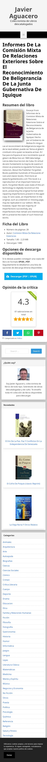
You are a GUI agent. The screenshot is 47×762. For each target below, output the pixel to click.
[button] (23, 35)
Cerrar (9, 755)
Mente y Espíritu (10, 679)
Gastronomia (9, 631)
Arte (5, 551)
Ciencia (6, 565)
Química (7, 716)
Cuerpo (6, 589)
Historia (6, 636)
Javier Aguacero (23, 12)
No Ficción (8, 693)
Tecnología (8, 735)
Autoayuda (8, 556)
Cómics (6, 575)
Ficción (6, 617)
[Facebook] (7, 332)
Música (6, 683)
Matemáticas (9, 669)
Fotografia (8, 627)
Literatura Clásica (11, 664)
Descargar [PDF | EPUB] (24, 276)
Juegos (6, 650)
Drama (6, 598)
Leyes (5, 660)
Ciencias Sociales (11, 570)
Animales (7, 542)
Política (19, 338)
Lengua (6, 655)
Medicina (7, 674)
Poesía (6, 702)
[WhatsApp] (28, 332)
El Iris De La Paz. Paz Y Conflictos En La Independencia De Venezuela (23, 443)
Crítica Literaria (10, 584)
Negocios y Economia (13, 688)
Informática (8, 646)
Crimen (6, 579)
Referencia (8, 721)
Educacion (8, 603)
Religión (6, 726)
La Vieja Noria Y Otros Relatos (24, 524)
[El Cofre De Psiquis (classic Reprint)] (24, 467)
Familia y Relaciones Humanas (17, 613)
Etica (5, 608)
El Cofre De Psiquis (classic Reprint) (23, 483)
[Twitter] (17, 332)
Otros (5, 697)
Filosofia (7, 622)
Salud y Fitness (10, 730)
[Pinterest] (38, 332)
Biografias (7, 561)
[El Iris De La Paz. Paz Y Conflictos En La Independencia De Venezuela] (24, 425)
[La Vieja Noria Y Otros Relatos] (24, 507)
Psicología (7, 712)
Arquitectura (9, 546)
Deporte (7, 594)
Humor (6, 641)
